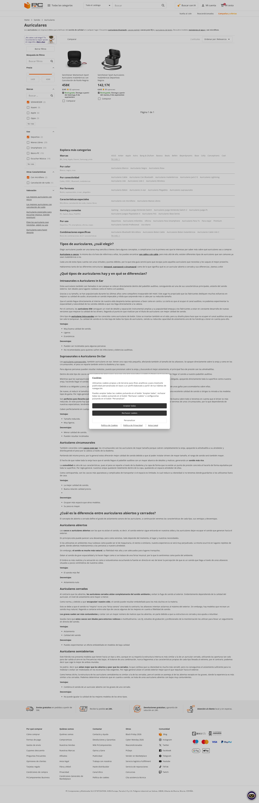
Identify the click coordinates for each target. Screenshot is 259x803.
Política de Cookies (109, 425)
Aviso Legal (153, 425)
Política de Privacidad (133, 425)
